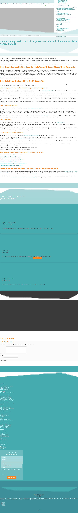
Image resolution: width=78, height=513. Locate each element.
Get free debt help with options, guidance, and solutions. (15, 258)
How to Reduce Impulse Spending (7, 392)
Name (2, 355)
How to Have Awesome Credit (6, 413)
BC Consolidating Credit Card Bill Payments (10, 156)
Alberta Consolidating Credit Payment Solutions (11, 154)
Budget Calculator (3, 388)
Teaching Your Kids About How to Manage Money (67, 7)
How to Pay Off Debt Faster (5, 423)
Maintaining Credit (3, 410)
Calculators (2, 444)
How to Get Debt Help (4, 427)
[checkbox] (11, 473)
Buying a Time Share (62, 3)
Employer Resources (61, 36)
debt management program (48, 90)
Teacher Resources (4, 443)
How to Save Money (4, 431)
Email (2, 358)
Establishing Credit (4, 409)
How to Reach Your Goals (5, 389)
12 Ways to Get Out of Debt (5, 425)
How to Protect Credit (4, 415)
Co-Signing (2, 416)
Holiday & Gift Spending (5, 396)
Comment (3, 353)
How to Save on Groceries (5, 393)
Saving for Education (4, 434)
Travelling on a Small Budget (6, 397)
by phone (66, 171)
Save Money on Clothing (5, 395)
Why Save (2, 430)
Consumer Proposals (20, 138)
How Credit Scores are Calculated (7, 408)
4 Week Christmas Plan (62, 1)
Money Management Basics (62, 28)
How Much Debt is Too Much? (6, 424)
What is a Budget (3, 384)
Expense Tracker (3, 439)
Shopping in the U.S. (62, 2)
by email (6, 172)
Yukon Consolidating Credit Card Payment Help (11, 165)
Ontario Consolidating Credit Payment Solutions (11, 161)
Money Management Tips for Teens (7, 399)
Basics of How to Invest (4, 436)
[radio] (11, 473)
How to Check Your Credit (5, 411)
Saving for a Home (4, 435)
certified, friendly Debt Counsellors (34, 173)
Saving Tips (2, 433)
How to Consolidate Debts (5, 426)
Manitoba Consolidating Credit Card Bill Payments (12, 159)
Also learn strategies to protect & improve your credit (14, 230)
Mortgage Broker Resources (5, 441)
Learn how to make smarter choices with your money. (14, 286)
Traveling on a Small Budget (63, 5)
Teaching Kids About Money (5, 398)
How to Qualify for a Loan (5, 419)
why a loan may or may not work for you (34, 108)
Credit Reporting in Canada (5, 407)
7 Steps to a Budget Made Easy (6, 386)
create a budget (44, 115)
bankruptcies (31, 138)
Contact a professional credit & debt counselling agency (24, 177)
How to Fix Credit (3, 414)
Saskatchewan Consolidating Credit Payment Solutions (13, 163)
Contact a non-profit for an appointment (9, 77)
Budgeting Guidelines (4, 387)
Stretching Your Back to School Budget (65, 8)
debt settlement (60, 122)
